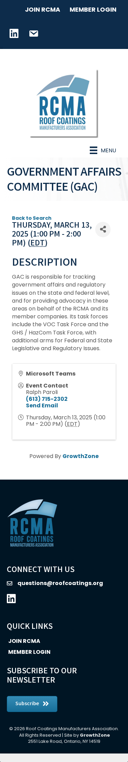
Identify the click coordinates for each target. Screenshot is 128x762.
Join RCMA (42, 9)
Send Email (42, 405)
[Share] (103, 229)
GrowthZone (80, 456)
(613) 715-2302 (47, 399)
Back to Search (32, 218)
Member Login (93, 9)
